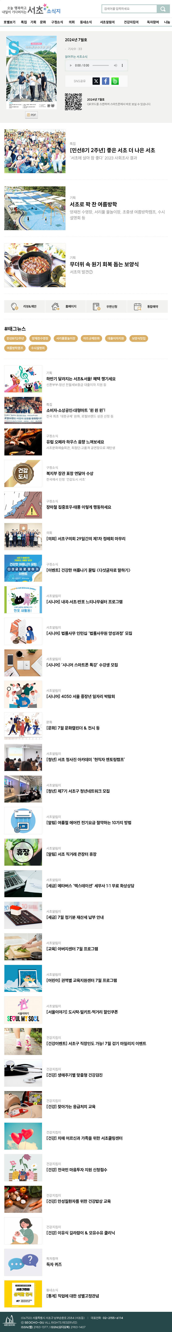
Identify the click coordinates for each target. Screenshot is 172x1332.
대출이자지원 (116, 338)
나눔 (167, 22)
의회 (72, 22)
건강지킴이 (131, 22)
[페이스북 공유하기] (105, 79)
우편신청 (111, 307)
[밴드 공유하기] (115, 79)
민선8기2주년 (15, 338)
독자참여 (153, 22)
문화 (43, 22)
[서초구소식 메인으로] (31, 9)
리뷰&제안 (29, 306)
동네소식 (86, 22)
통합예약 (152, 307)
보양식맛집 (139, 338)
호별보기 (10, 22)
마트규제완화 (91, 338)
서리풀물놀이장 (65, 338)
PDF (31, 115)
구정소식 (57, 22)
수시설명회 (38, 348)
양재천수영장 (40, 338)
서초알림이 (107, 22)
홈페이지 (70, 306)
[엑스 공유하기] (96, 79)
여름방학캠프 (15, 348)
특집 (24, 22)
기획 (33, 22)
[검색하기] (163, 9)
